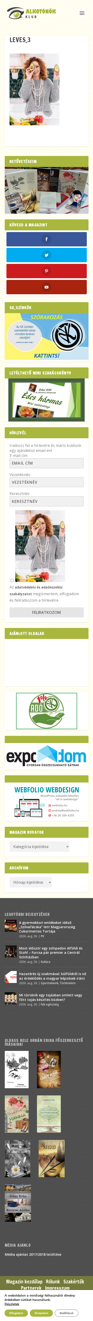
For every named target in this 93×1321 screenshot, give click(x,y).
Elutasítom (41, 1313)
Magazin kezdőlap (24, 1281)
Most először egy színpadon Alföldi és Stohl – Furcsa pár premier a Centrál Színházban (51, 952)
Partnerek (31, 1288)
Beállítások (66, 1313)
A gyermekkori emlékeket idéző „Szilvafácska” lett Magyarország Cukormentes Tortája (47, 926)
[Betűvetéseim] (46, 190)
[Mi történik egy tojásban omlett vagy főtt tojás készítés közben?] (11, 998)
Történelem (68, 983)
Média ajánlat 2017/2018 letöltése (33, 1254)
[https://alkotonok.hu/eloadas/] (46, 358)
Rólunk (53, 1281)
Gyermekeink (49, 983)
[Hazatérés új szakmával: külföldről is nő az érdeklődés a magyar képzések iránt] (11, 977)
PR (42, 936)
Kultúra (45, 962)
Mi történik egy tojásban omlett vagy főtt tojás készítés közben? (50, 997)
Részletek (12, 1304)
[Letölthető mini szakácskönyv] (46, 400)
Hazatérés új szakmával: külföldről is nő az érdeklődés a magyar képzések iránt (52, 975)
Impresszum (57, 1288)
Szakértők (73, 1281)
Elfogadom (16, 1313)
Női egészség (50, 1004)
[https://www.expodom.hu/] (46, 756)
